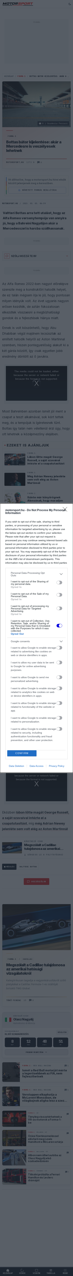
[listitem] (36, 574)
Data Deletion (16, 766)
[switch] (59, 582)
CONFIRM (22, 753)
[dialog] (36, 638)
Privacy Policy (56, 766)
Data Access (36, 766)
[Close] (66, 510)
